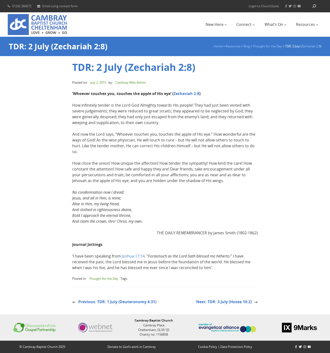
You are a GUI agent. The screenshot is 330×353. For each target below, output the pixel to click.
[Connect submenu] (253, 24)
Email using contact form (60, 6)
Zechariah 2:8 (310, 46)
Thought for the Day (103, 278)
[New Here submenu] (225, 24)
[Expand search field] (314, 6)
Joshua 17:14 (133, 256)
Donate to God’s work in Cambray (132, 347)
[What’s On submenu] (285, 24)
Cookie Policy (207, 347)
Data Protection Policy (236, 347)
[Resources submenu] (317, 24)
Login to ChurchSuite (264, 6)
